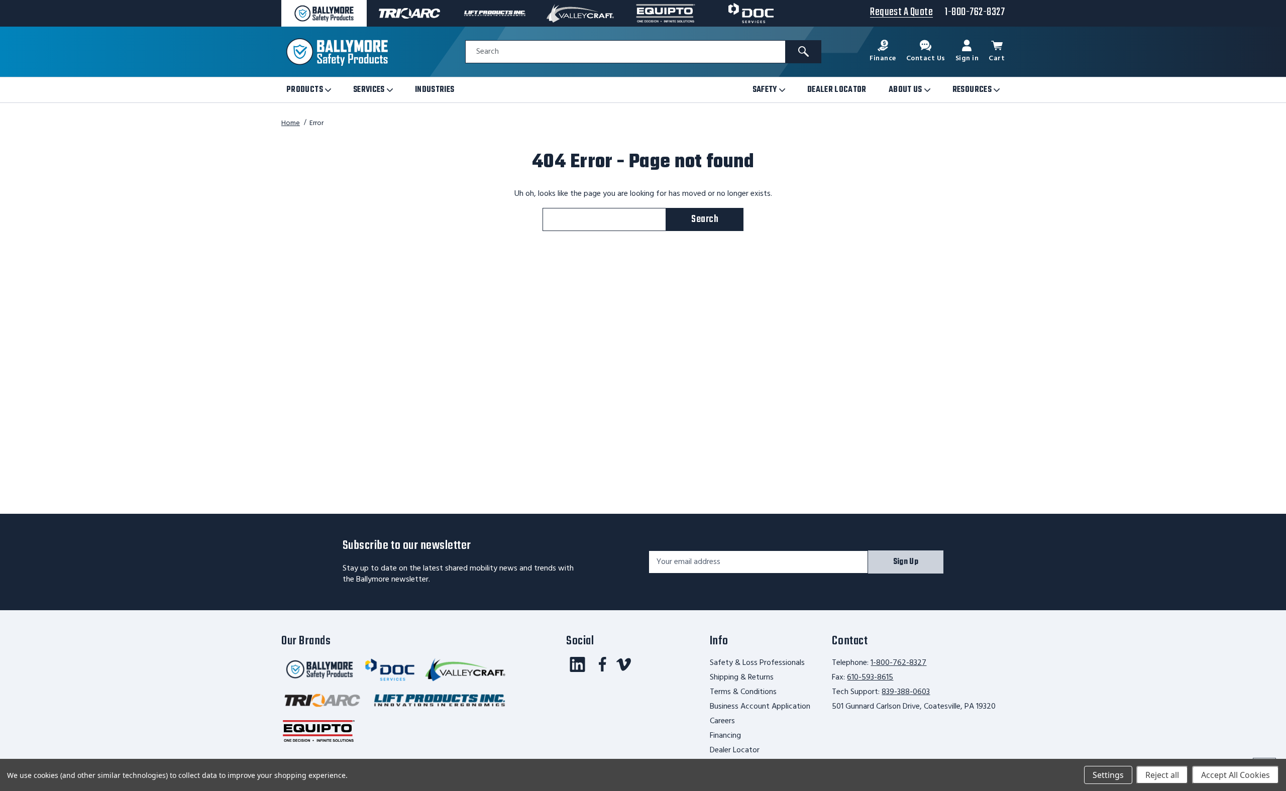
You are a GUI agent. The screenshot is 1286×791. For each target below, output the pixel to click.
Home (290, 123)
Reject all (1162, 774)
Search (487, 52)
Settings (1108, 774)
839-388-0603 (906, 692)
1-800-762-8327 (898, 662)
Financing (725, 735)
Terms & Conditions (743, 692)
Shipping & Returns (742, 677)
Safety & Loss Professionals (757, 662)
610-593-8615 (870, 677)
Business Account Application (760, 706)
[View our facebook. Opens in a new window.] (602, 664)
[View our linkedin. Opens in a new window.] (577, 664)
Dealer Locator (735, 750)
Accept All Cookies (1235, 774)
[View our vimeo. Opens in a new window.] (623, 664)
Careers (722, 721)
